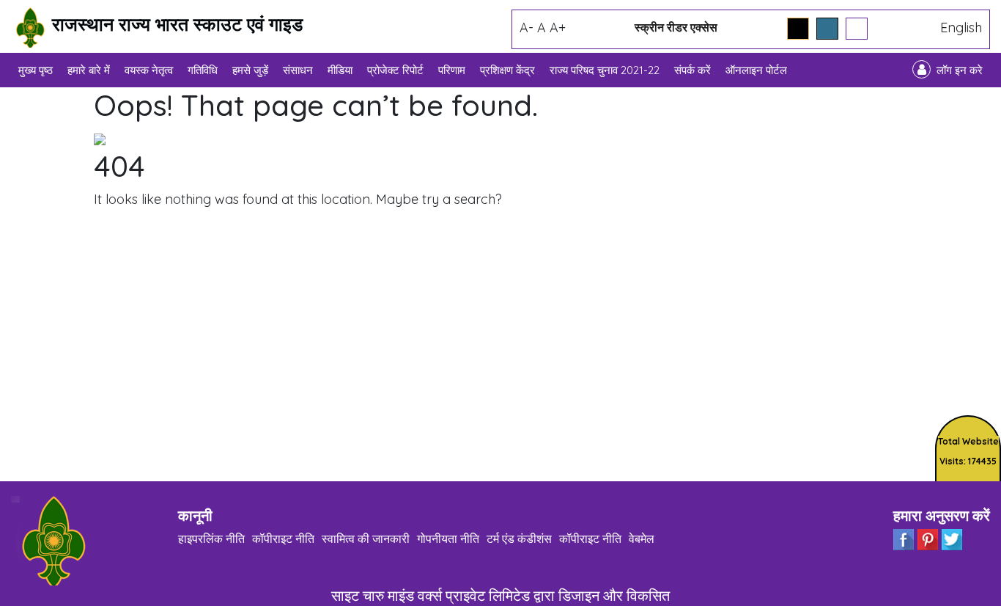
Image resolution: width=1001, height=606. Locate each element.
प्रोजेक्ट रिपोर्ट (395, 70)
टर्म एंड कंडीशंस (519, 538)
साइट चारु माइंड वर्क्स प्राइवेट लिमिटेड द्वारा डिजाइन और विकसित (500, 595)
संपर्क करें (692, 70)
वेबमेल (641, 538)
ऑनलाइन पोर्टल (756, 70)
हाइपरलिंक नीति (211, 538)
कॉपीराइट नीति (283, 538)
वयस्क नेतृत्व (149, 70)
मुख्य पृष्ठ (35, 70)
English (961, 27)
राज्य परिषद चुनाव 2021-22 (605, 70)
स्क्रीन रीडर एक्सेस (676, 27)
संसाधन (298, 70)
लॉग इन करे (960, 70)
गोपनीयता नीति (448, 538)
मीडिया (340, 70)
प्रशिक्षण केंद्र (507, 70)
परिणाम (451, 70)
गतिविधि (203, 70)
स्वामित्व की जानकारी (366, 538)
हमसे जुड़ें (250, 70)
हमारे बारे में (88, 70)
